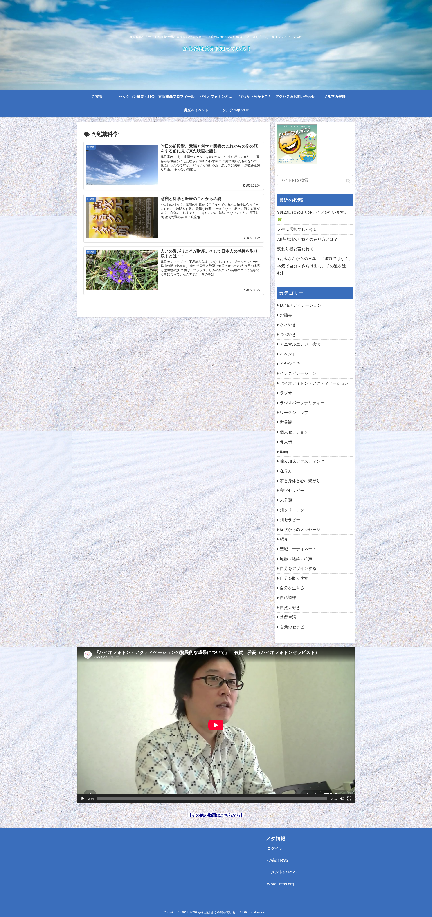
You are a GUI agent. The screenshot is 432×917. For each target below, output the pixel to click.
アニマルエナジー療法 (300, 344)
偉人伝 (286, 442)
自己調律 (288, 597)
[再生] (83, 798)
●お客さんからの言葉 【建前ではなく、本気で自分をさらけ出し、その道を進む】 (315, 265)
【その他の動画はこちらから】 (216, 815)
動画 (284, 451)
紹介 (284, 539)
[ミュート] (342, 798)
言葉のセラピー (294, 627)
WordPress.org (280, 884)
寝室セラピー (292, 490)
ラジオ (286, 393)
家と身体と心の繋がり (300, 481)
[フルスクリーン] (349, 798)
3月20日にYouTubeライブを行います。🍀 (312, 216)
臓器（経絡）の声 (296, 559)
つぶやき (288, 334)
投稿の (277, 860)
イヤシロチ (290, 364)
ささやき (288, 324)
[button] (348, 180)
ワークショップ (294, 412)
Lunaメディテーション (300, 305)
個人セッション (294, 432)
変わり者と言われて (295, 249)
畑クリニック (292, 510)
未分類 (286, 500)
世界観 (286, 422)
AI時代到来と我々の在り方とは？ (307, 239)
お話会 (286, 315)
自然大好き (290, 607)
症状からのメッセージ (300, 529)
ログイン (275, 848)
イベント (288, 354)
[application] (216, 725)
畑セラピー (290, 519)
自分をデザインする (298, 568)
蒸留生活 (288, 617)
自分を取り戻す (294, 578)
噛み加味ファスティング (302, 461)
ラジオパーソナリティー (302, 403)
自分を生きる (292, 588)
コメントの (282, 872)
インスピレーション (298, 373)
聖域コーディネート (298, 549)
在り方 (286, 471)
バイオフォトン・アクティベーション (314, 383)
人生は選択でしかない (297, 229)
